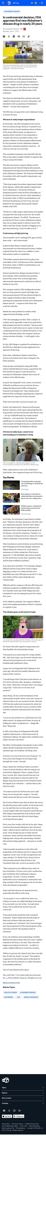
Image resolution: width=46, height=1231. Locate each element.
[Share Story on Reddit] (14, 36)
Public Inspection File (8, 1128)
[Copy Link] (28, 36)
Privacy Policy (6, 1123)
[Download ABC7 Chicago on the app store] (7, 1116)
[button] (3, 3)
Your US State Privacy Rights (10, 1126)
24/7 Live (16, 3)
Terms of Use (23, 1126)
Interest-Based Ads (34, 1126)
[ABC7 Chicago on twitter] (9, 1111)
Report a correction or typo (11, 983)
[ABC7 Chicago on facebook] (4, 1111)
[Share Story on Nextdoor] (19, 36)
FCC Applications (21, 1128)
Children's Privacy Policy (32, 1123)
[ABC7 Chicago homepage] (8, 3)
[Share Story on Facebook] (4, 36)
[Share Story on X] (9, 36)
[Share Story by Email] (23, 36)
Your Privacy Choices (17, 1123)
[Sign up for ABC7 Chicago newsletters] (19, 1111)
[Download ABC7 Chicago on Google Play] (18, 1116)
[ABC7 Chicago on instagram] (14, 1111)
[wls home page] (5, 1080)
